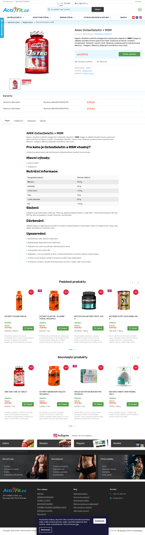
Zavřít (87, 66)
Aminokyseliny (58, 475)
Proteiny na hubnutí (60, 466)
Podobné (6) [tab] (18, 121)
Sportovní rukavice (109, 469)
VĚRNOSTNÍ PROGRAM (45, 497)
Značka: (87, 71)
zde (77, 524)
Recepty (43, 443)
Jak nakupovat (8, 2)
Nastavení (45, 530)
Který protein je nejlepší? (83, 507)
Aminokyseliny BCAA (81, 501)
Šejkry (104, 466)
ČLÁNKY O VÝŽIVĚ (43, 501)
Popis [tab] (7, 121)
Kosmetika (106, 472)
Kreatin (6, 472)
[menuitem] (41, 17)
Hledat (98, 9)
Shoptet (123, 531)
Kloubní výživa (88, 73)
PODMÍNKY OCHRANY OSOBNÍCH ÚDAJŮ (51, 507)
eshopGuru (138, 531)
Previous (133, 282)
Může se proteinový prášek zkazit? (86, 504)
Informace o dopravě (85, 61)
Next (138, 282)
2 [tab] (74, 349)
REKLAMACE (41, 514)
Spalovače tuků (59, 469)
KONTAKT (40, 494)
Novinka (117, 443)
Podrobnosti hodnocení (103, 34)
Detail (29, 328)
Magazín (80, 443)
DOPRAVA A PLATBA (44, 511)
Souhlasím (99, 521)
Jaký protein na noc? (81, 511)
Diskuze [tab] (43, 121)
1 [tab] (70, 349)
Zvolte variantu (129, 54)
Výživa (5, 443)
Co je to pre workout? (82, 497)
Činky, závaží (106, 475)
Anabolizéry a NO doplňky (13, 475)
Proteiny (7, 466)
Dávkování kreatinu (80, 494)
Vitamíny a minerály (11, 469)
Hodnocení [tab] (31, 121)
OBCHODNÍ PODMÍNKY (22, 2)
